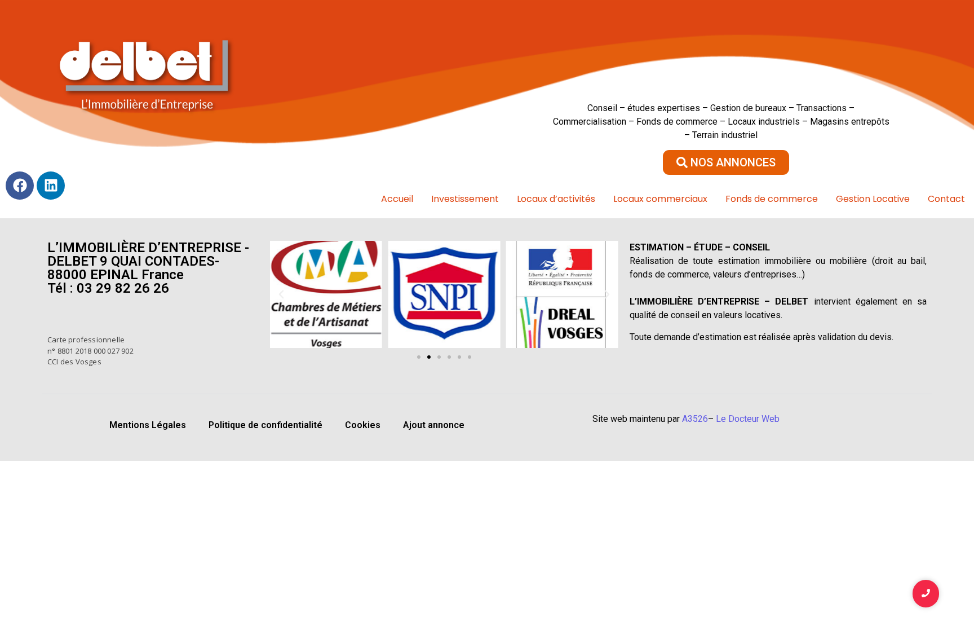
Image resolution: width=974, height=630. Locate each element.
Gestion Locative (873, 198)
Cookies (362, 425)
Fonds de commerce (771, 198)
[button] (281, 294)
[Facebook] (20, 185)
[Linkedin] (51, 185)
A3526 (695, 418)
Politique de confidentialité (265, 425)
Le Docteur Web (748, 418)
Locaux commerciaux (660, 198)
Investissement (465, 198)
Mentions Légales (147, 425)
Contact (946, 198)
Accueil (397, 198)
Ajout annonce (433, 425)
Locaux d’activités (556, 198)
